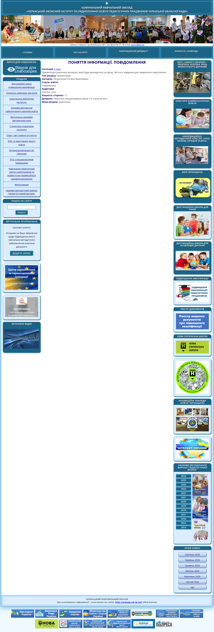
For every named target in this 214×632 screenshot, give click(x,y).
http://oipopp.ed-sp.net (128, 602)
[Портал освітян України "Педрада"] (143, 627)
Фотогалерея (22, 184)
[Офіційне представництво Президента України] (22, 617)
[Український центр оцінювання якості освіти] (71, 627)
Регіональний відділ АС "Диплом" (21, 152)
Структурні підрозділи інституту (22, 128)
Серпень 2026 (192, 554)
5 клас (57, 69)
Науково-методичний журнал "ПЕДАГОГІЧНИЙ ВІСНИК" (21, 192)
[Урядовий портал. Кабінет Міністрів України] (71, 617)
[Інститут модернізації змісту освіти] (191, 617)
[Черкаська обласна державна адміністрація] (119, 617)
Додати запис (22, 253)
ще (192, 587)
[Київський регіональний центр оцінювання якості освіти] (95, 627)
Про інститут (80, 52)
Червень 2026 (192, 559)
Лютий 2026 (192, 581)
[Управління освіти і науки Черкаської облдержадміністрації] (143, 615)
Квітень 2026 (192, 570)
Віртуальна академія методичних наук (21, 119)
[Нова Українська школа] (46, 627)
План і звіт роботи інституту (21, 135)
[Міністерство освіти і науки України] (95, 617)
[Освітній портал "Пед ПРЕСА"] (167, 626)
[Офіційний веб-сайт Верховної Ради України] (46, 617)
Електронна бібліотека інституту (22, 100)
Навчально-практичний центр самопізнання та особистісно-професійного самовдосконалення (21, 173)
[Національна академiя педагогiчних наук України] (167, 617)
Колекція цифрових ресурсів (21, 92)
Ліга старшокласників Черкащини (21, 161)
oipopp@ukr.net (137, 44)
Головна (27, 52)
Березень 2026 (192, 576)
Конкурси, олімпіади (186, 51)
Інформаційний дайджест (133, 51)
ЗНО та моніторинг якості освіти (21, 143)
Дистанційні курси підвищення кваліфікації (21, 85)
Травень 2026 (192, 565)
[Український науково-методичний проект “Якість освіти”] (119, 627)
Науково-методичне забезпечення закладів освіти (21, 109)
